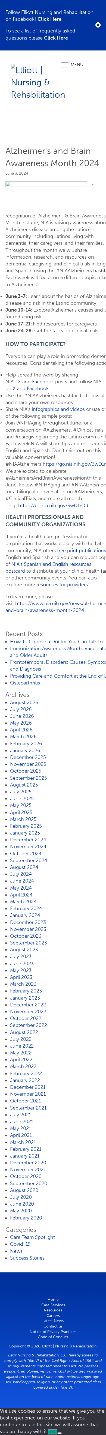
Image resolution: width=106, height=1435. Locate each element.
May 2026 (21, 723)
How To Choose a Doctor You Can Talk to (56, 642)
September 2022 (28, 1025)
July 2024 (21, 874)
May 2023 (21, 970)
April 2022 (21, 1060)
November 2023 (28, 929)
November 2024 (28, 847)
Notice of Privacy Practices (53, 1331)
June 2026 (22, 716)
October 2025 (25, 771)
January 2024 (25, 915)
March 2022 (23, 1066)
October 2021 (25, 1101)
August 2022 (24, 1032)
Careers (53, 1315)
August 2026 (24, 702)
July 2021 (20, 1115)
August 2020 (24, 1190)
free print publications (81, 551)
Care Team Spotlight (32, 1237)
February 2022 (26, 1074)
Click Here (49, 19)
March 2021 (23, 1142)
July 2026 (21, 709)
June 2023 (22, 964)
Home (53, 1299)
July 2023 (21, 956)
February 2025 (26, 826)
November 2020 (28, 1170)
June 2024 (22, 881)
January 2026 (25, 751)
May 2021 (20, 1128)
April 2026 (21, 730)
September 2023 (28, 943)
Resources (53, 1310)
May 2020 (21, 1211)
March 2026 (23, 737)
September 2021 (28, 1108)
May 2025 (21, 805)
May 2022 (21, 1053)
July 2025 (21, 792)
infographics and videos (58, 409)
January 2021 (24, 1156)
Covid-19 (20, 1244)
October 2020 (26, 1176)
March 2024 (23, 902)
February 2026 (26, 744)
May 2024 (21, 888)
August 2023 (24, 950)
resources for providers (62, 585)
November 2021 (28, 1094)
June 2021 (21, 1122)
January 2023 (25, 998)
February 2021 (25, 1149)
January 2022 (25, 1080)
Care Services (53, 1305)
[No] (59, 1433)
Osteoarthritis (25, 683)
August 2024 (24, 867)
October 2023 (25, 936)
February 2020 (26, 1218)
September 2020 (28, 1183)
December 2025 (28, 757)
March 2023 (23, 984)
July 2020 (21, 1197)
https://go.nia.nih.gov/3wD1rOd (53, 506)
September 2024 (28, 860)
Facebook (43, 382)
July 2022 (21, 1039)
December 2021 (27, 1087)
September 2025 (28, 778)
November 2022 (28, 1012)
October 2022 (25, 1018)
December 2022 (28, 1005)
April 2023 (21, 977)
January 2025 (25, 833)
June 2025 (22, 799)
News (16, 1251)
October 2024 (26, 854)
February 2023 (26, 991)
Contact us (53, 1326)
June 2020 (22, 1204)
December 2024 (28, 840)
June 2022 (22, 1046)
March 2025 (23, 819)
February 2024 (26, 908)
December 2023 (28, 922)
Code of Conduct (53, 1337)
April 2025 (21, 812)
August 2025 (24, 785)
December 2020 (28, 1163)
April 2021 (21, 1135)
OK (52, 1432)
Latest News (53, 1321)
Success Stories (27, 1258)
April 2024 (21, 895)
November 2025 (28, 764)
